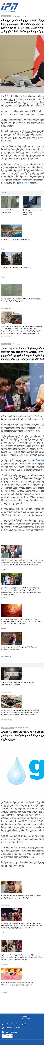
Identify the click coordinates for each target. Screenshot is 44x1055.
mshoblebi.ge (5, 933)
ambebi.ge (4, 569)
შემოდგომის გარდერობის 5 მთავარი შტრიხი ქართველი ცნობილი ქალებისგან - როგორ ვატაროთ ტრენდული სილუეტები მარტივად (22, 957)
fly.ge (3, 249)
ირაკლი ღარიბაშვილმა (13, 105)
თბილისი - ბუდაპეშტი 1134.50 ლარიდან (16, 267)
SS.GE (4, 192)
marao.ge (4, 964)
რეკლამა (26, 1018)
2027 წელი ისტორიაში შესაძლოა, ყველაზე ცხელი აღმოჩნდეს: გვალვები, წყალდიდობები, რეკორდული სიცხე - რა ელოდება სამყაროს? (22, 621)
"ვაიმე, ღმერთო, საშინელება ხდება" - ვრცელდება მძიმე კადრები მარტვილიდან (21, 300)
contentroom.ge (6, 692)
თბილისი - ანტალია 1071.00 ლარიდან (16, 239)
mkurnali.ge (5, 905)
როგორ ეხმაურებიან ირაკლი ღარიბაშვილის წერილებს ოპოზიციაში (19, 648)
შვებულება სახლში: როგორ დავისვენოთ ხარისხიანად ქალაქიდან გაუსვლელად (17, 984)
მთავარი (25, 1016)
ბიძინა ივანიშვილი (11, 475)
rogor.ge (4, 992)
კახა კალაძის (26, 416)
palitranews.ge (6, 656)
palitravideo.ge (6, 308)
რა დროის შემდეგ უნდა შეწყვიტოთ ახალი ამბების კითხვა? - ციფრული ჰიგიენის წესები (21, 897)
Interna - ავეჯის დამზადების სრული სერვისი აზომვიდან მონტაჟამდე (18, 684)
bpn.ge (3, 629)
